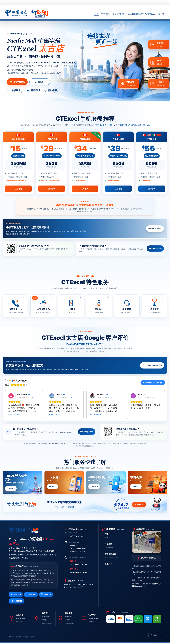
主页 (96, 14)
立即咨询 (18, 189)
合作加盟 (32, 594)
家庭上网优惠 (118, 14)
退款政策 (26, 637)
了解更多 (10, 488)
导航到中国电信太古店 (148, 558)
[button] (5, 405)
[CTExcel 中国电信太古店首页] (25, 531)
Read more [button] (13, 414)
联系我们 (41, 82)
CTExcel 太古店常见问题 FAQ (141, 14)
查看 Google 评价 (86, 432)
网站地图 (33, 637)
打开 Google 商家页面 (154, 365)
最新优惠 (47, 594)
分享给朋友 (18, 601)
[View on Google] (11, 395)
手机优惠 (105, 14)
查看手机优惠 (19, 82)
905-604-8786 (155, 248)
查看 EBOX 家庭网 (154, 229)
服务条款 (18, 637)
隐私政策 (11, 637)
